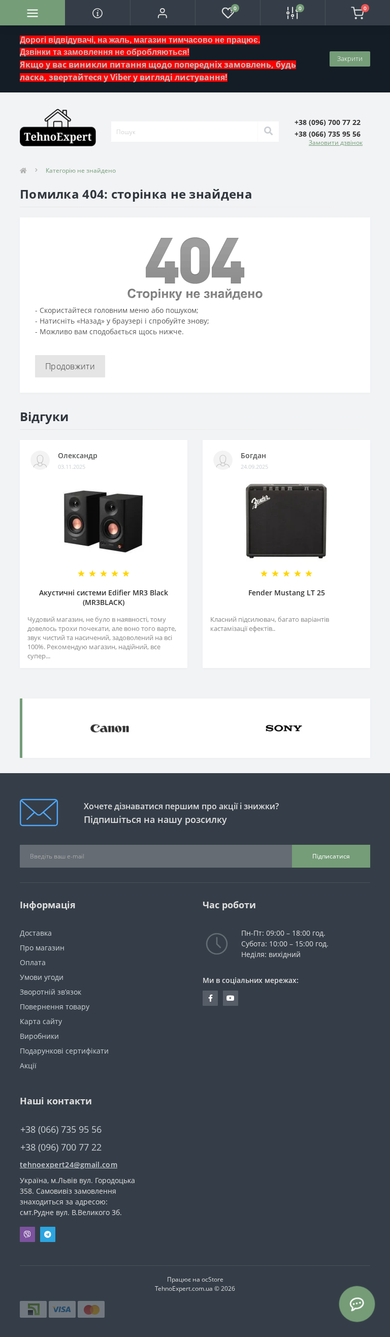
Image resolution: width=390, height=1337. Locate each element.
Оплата (33, 962)
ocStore (212, 1279)
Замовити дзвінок (336, 142)
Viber (27, 1234)
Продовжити (70, 366)
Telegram (47, 1234)
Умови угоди (41, 977)
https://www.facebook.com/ (210, 998)
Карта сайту (41, 1021)
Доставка (36, 933)
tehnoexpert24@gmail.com (68, 1164)
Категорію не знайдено (81, 170)
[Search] (268, 131)
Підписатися (331, 856)
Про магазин (42, 947)
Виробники (39, 1036)
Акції (28, 1065)
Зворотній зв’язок (50, 992)
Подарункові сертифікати (64, 1051)
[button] (162, 12)
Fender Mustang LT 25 (286, 592)
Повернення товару (54, 1006)
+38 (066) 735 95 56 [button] (61, 1129)
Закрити (350, 58)
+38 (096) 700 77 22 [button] (61, 1147)
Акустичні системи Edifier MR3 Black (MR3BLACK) (103, 597)
